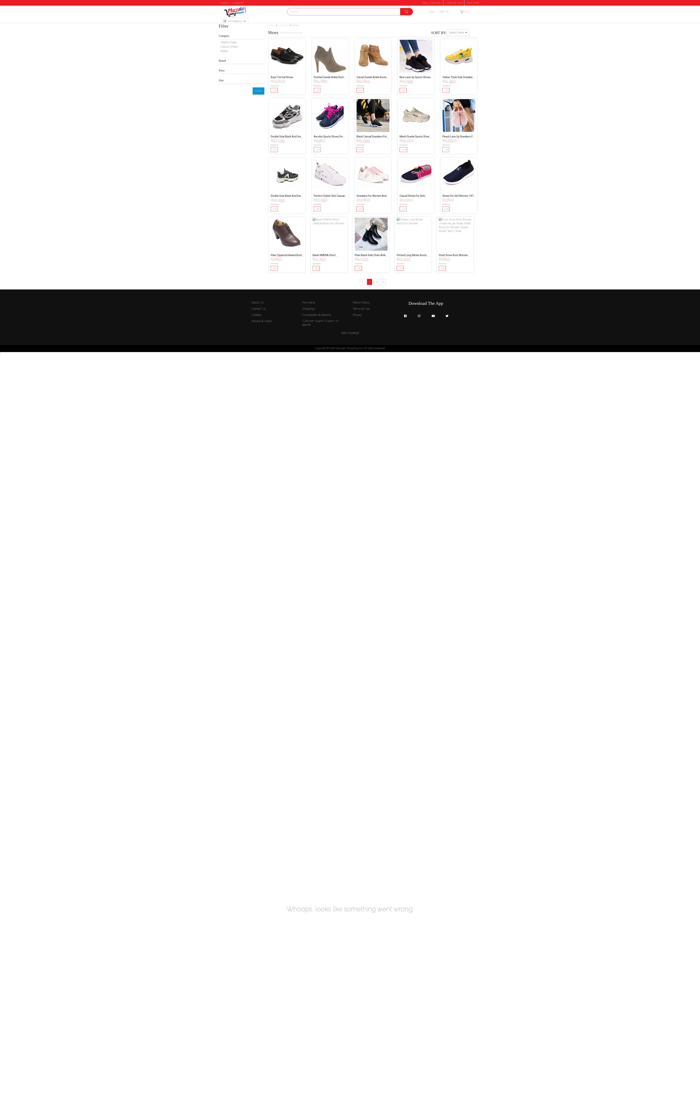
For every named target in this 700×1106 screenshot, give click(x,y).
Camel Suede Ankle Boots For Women (371, 77)
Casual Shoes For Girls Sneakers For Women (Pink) (415, 196)
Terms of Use (361, 308)
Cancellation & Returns (316, 315)
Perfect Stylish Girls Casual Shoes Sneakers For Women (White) (330, 196)
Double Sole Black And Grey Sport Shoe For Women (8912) (286, 137)
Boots (224, 51)
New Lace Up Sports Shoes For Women (415, 77)
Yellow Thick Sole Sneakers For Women (458, 77)
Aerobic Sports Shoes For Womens (328, 137)
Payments (308, 302)
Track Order (472, 2)
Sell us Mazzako (431, 2)
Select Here (457, 32)
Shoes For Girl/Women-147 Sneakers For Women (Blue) (458, 196)
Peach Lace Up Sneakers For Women (458, 137)
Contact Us (258, 308)
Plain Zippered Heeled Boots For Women (287, 255)
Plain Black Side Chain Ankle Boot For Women (371, 255)
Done (258, 91)
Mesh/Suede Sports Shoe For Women (414, 137)
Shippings (308, 308)
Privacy (357, 315)
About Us (257, 302)
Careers (256, 315)
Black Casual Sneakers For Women (372, 137)
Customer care (453, 2)
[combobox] (350, 11)
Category (283, 25)
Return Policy (361, 302)
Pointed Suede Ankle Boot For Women (329, 77)
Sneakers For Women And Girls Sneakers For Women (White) (372, 196)
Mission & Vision (262, 321)
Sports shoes (229, 42)
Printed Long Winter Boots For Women (412, 255)
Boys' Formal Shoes (282, 77)
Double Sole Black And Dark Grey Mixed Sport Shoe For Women (286, 196)
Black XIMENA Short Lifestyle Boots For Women (328, 255)
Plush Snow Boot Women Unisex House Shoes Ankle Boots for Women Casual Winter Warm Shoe (454, 255)
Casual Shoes (229, 46)
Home (271, 25)
